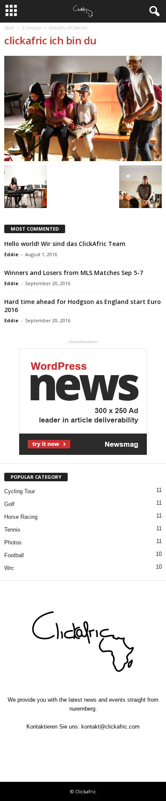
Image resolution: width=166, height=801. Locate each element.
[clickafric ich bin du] (83, 108)
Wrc (9, 568)
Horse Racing (20, 517)
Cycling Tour (19, 491)
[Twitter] (64, 743)
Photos (13, 542)
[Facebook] (44, 743)
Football (14, 555)
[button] (152, 11)
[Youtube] (122, 743)
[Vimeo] (84, 743)
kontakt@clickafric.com (110, 726)
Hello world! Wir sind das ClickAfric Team (65, 244)
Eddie (11, 254)
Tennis (12, 529)
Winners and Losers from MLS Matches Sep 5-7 (73, 273)
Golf (9, 504)
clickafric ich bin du (50, 40)
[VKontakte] (103, 743)
